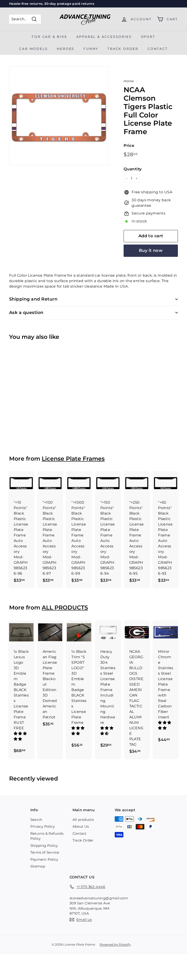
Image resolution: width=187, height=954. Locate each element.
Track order (122, 49)
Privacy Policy (42, 826)
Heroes (65, 49)
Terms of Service (44, 852)
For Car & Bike (49, 37)
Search (36, 819)
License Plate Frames (73, 458)
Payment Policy (44, 859)
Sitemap (37, 866)
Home (129, 81)
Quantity (133, 169)
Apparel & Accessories (104, 37)
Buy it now (151, 250)
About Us (81, 826)
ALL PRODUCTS (65, 607)
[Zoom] (58, 115)
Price (129, 145)
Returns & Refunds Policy (47, 836)
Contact (158, 49)
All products (83, 819)
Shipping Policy (44, 845)
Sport (148, 37)
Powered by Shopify (115, 944)
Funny (90, 49)
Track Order (83, 840)
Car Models (33, 49)
